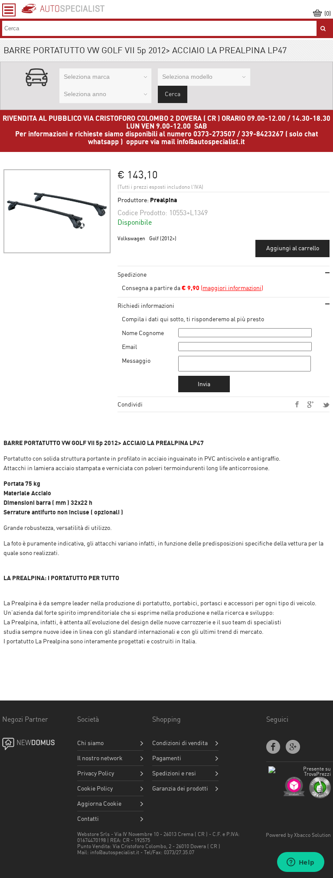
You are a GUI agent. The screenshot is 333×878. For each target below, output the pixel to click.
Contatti (88, 819)
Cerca (172, 93)
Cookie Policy (95, 788)
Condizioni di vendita (180, 743)
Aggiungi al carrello (292, 248)
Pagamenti (166, 758)
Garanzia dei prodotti (180, 788)
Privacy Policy (95, 773)
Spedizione (132, 274)
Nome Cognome (143, 332)
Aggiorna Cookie (99, 804)
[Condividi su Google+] (310, 404)
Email (129, 346)
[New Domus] (35, 744)
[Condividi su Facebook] (297, 404)
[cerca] (323, 28)
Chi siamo (90, 743)
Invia (204, 383)
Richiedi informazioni (146, 305)
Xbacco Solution (312, 835)
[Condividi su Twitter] (326, 405)
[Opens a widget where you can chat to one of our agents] (300, 863)
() (222, 287)
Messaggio (136, 360)
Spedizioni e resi (174, 773)
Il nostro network (100, 758)
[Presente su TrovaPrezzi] (299, 774)
